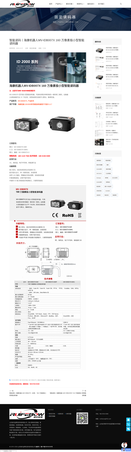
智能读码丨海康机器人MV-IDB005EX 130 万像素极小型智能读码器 (112, 105)
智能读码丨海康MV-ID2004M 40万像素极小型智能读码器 (112, 132)
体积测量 (68, 413)
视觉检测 (60, 413)
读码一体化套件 (108, 186)
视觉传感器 (108, 169)
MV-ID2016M (24, 380)
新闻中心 (80, 4)
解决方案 (69, 4)
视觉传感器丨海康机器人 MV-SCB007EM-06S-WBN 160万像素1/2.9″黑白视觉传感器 (113, 85)
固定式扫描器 (41, 380)
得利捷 (106, 177)
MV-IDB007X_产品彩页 (26, 101)
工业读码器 (108, 173)
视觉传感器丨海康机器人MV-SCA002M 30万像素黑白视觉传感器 (112, 58)
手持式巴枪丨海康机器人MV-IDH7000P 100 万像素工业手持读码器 (112, 114)
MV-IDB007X (33, 380)
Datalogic (99, 177)
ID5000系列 (114, 177)
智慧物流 (108, 182)
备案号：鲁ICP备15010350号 (44, 446)
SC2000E (108, 190)
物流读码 (98, 186)
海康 (107, 164)
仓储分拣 (98, 195)
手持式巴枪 (99, 190)
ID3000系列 (99, 182)
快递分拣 (106, 195)
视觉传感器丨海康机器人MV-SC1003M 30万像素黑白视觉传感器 (112, 76)
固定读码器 (69, 22)
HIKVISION (99, 173)
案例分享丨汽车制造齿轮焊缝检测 (112, 140)
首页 (50, 4)
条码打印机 (52, 413)
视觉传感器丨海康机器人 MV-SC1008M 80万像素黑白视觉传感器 (112, 67)
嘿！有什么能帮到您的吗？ (113, 445)
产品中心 (59, 4)
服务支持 (90, 4)
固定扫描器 (52, 416)
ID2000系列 (15, 380)
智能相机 (115, 195)
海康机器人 (57, 380)
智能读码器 (49, 380)
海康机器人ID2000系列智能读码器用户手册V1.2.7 (35, 104)
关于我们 (101, 4)
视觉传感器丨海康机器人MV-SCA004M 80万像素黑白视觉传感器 (112, 49)
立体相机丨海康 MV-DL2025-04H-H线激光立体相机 (112, 123)
